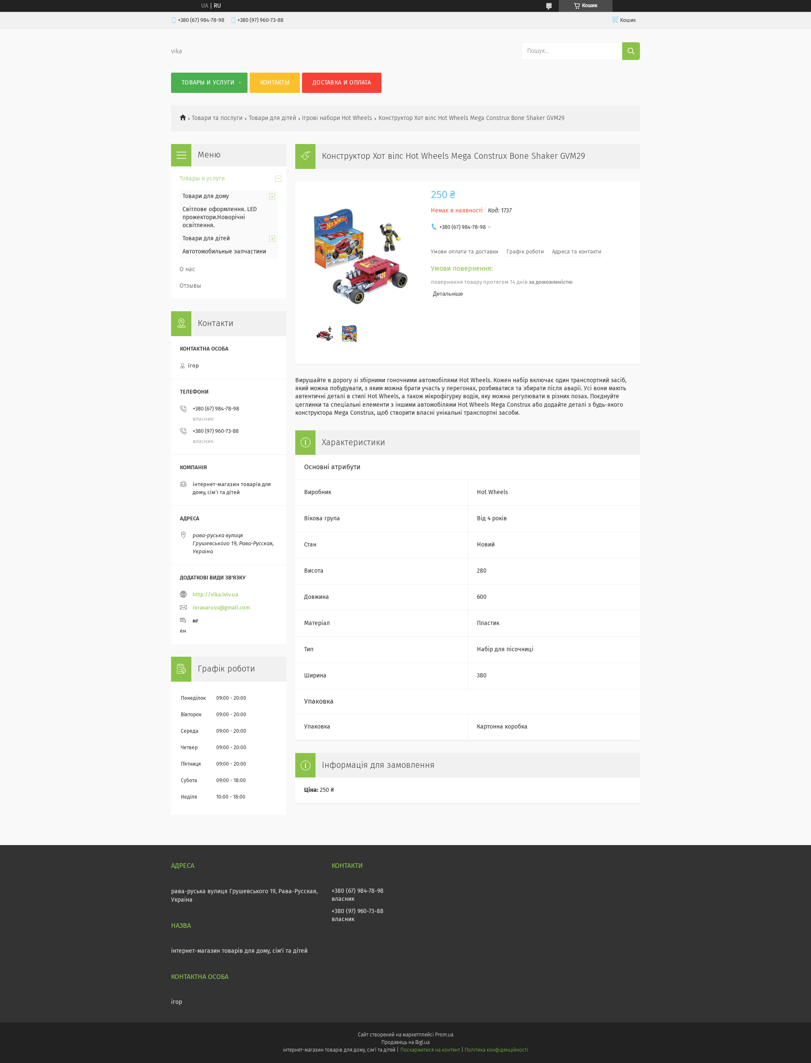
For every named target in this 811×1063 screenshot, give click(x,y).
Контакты (274, 83)
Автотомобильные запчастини (224, 252)
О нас (187, 269)
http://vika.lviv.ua (215, 595)
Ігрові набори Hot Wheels (337, 118)
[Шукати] (631, 51)
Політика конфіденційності (496, 1050)
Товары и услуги (208, 83)
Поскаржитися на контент (430, 1050)
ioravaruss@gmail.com (221, 608)
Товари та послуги (217, 118)
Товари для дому (205, 196)
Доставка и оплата (342, 83)
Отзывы (190, 286)
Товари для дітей (272, 118)
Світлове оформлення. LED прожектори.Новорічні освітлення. (219, 217)
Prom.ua (444, 1035)
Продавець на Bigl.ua (405, 1042)
